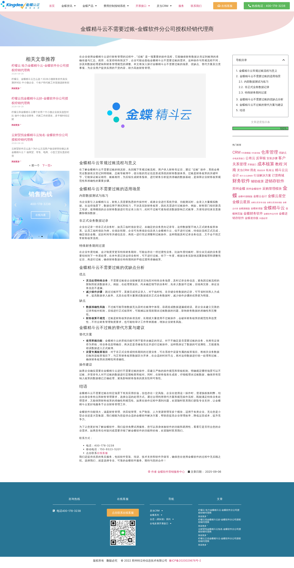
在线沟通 (40, 215)
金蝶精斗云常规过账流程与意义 (258, 70)
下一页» (47, 165)
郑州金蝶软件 (254, 188)
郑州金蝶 (238, 189)
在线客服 (102, 453)
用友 (253, 170)
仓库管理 (269, 152)
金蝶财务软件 (253, 213)
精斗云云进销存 (246, 176)
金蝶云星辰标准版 (274, 202)
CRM (236, 152)
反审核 (261, 158)
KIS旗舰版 (246, 153)
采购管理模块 (272, 188)
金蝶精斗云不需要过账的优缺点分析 (261, 99)
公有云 (250, 158)
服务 (181, 5)
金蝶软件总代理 (271, 213)
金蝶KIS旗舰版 (245, 196)
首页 (52, 5)
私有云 (270, 170)
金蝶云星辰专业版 (258, 202)
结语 (242, 110)
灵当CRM (243, 170)
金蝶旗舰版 (244, 208)
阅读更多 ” (16, 88)
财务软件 (241, 180)
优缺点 (283, 152)
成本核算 (265, 163)
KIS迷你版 (256, 153)
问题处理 (263, 218)
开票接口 (141, 5)
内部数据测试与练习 (256, 81)
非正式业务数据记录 (257, 87)
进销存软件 (274, 181)
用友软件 (261, 170)
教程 (279, 164)
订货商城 (278, 175)
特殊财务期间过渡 (256, 92)
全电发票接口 (238, 158)
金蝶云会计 (260, 196)
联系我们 (196, 5)
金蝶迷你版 (251, 218)
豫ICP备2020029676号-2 (185, 560)
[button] (15, 205)
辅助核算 (257, 181)
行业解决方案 (262, 175)
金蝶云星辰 (241, 202)
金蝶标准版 (257, 208)
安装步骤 (272, 158)
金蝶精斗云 (274, 207)
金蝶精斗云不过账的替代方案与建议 (261, 104)
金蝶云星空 (277, 196)
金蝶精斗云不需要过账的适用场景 (260, 76)
